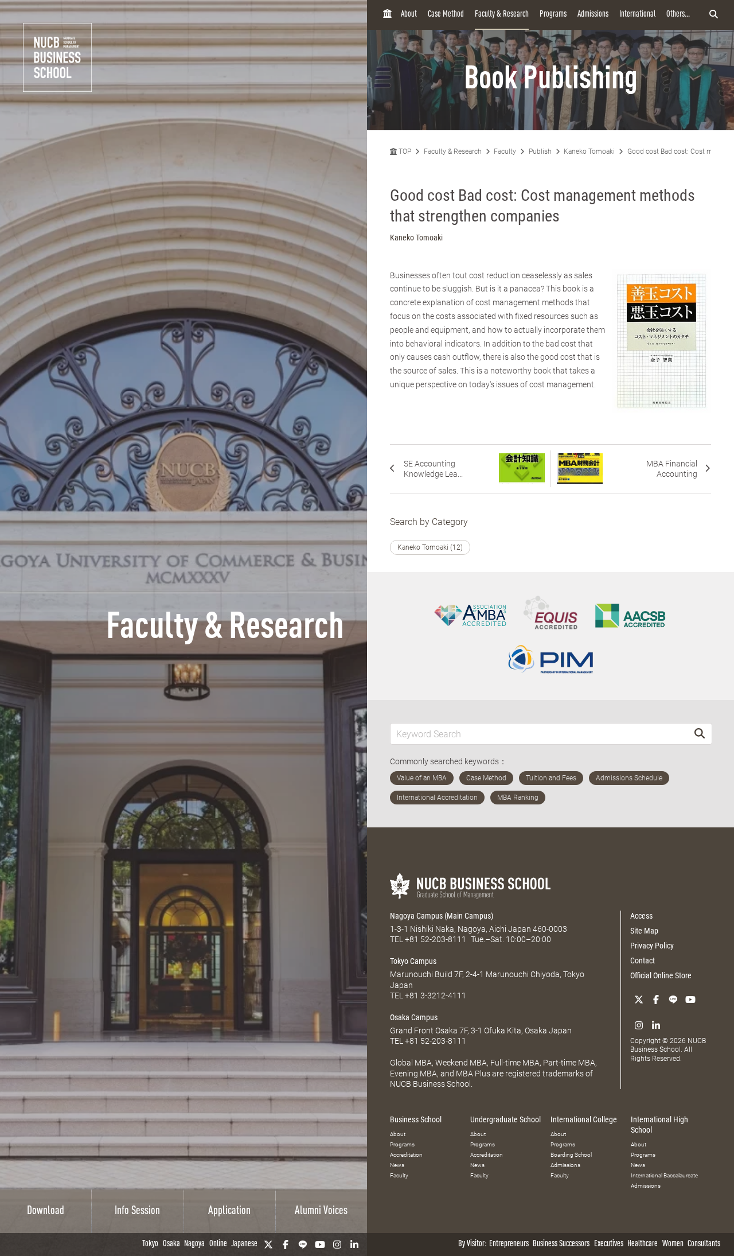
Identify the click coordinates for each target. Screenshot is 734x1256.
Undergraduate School (505, 1119)
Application (229, 1211)
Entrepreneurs (509, 1244)
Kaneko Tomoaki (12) (430, 547)
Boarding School (571, 1155)
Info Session (137, 1211)
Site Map (644, 930)
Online (218, 1244)
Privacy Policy (652, 945)
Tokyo (150, 1244)
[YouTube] (320, 1244)
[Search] (700, 734)
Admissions (592, 14)
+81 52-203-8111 (435, 939)
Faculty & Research (502, 14)
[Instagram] (337, 1244)
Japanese (244, 1244)
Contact (642, 960)
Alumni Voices (321, 1211)
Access (641, 915)
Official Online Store (661, 975)
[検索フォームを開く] (714, 15)
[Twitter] (268, 1244)
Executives (608, 1244)
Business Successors (561, 1244)
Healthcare (642, 1244)
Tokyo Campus (413, 961)
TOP (404, 151)
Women (673, 1244)
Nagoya (194, 1244)
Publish (540, 151)
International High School (659, 1124)
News (397, 1165)
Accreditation (406, 1155)
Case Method (446, 14)
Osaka (171, 1244)
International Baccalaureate (664, 1175)
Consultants (704, 1244)
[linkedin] (354, 1244)
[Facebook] (285, 1244)
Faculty (505, 151)
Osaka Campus (414, 1017)
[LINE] (302, 1244)
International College (583, 1119)
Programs (553, 14)
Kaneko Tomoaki (589, 151)
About (409, 14)
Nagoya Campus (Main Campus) (441, 915)
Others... (678, 14)
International (637, 14)
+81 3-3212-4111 (435, 995)
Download (45, 1211)
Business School (416, 1119)
